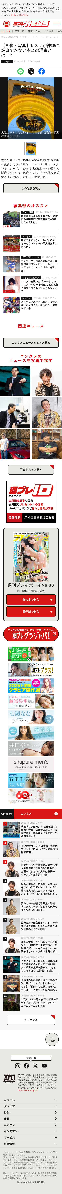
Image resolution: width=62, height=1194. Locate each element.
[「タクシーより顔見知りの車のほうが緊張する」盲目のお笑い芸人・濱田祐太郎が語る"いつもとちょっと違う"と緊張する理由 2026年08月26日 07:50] (15, 381)
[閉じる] (58, 9)
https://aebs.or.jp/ (28, 1090)
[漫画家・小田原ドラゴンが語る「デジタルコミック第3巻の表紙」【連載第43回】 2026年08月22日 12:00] (15, 444)
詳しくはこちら (19, 14)
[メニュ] (56, 24)
